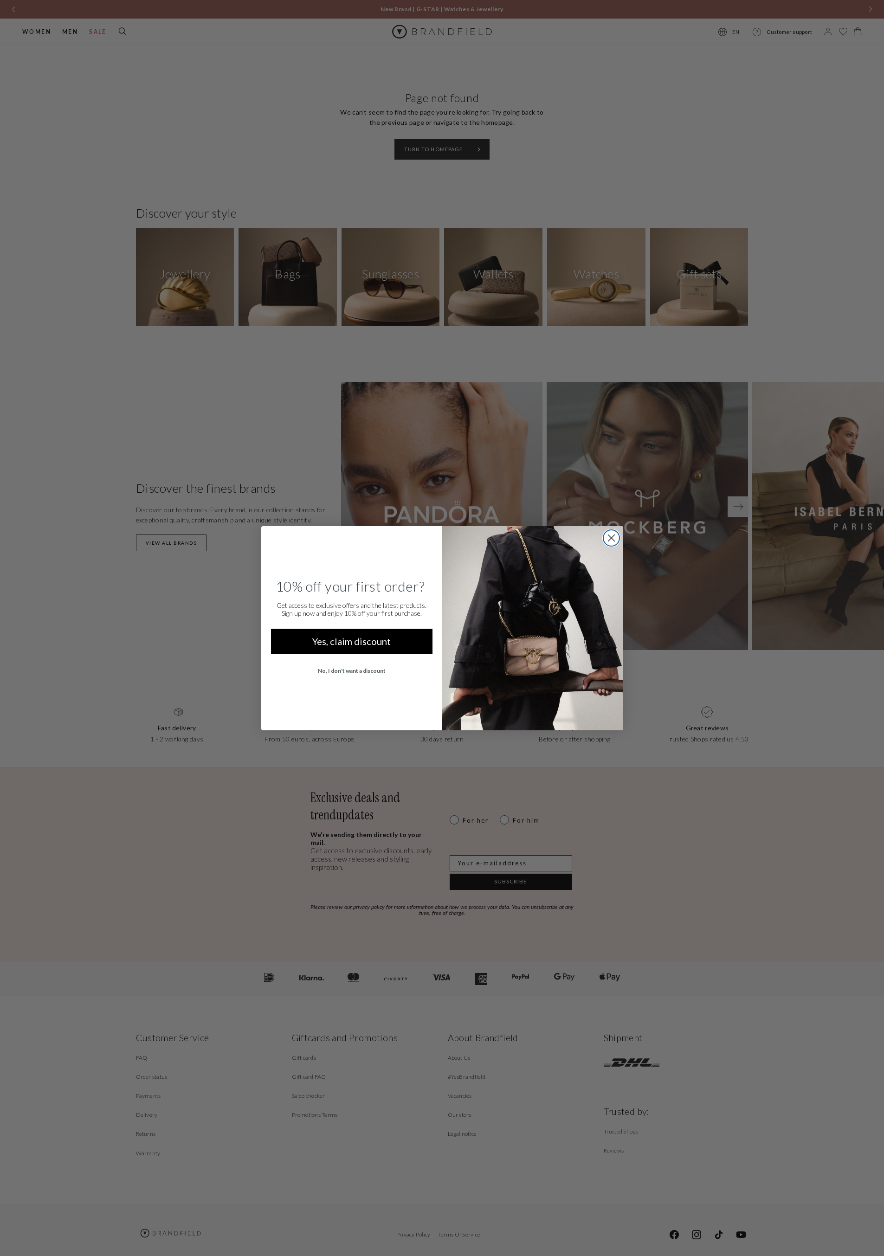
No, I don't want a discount (352, 670)
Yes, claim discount (351, 641)
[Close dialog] (611, 538)
